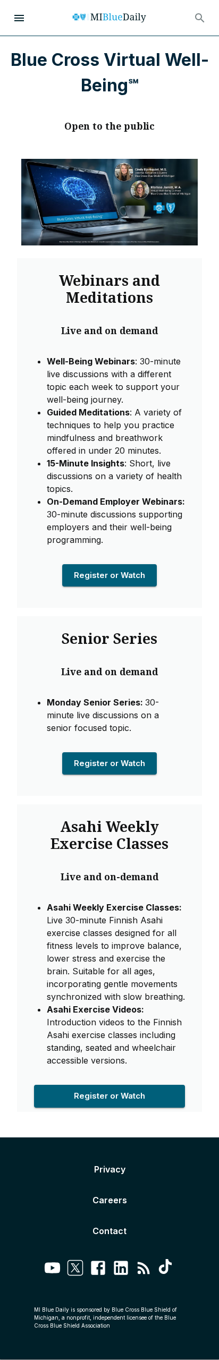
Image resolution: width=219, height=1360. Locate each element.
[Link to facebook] (98, 1269)
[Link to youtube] (52, 1269)
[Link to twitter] (75, 1269)
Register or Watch (109, 575)
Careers (109, 1200)
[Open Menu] (19, 18)
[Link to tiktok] (166, 1269)
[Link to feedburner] (143, 1269)
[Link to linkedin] (121, 1269)
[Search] (199, 18)
